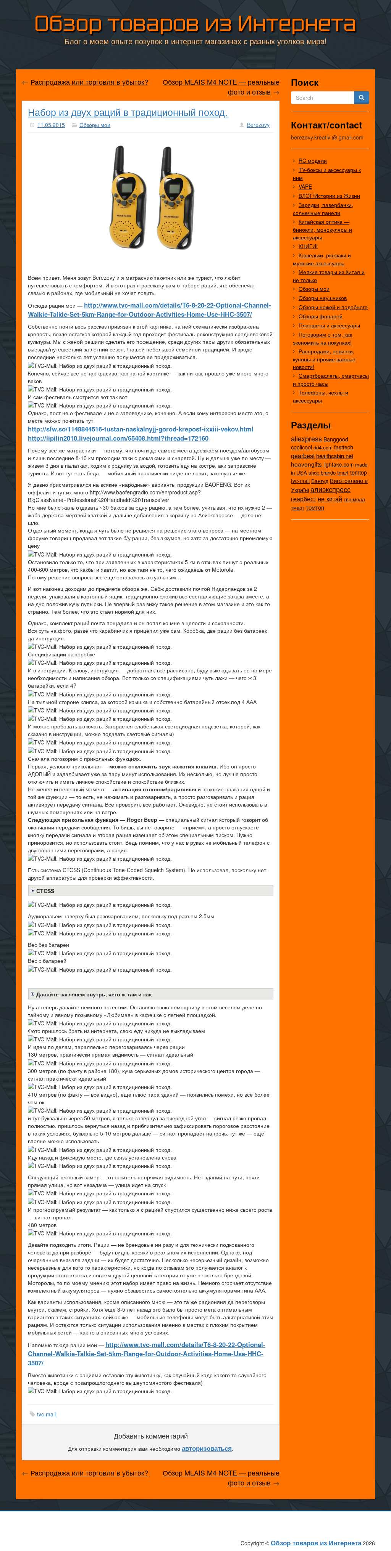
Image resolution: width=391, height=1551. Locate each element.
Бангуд (319, 480)
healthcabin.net (334, 456)
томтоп (315, 507)
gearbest (303, 455)
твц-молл (354, 499)
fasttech (343, 447)
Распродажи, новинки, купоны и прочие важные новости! (324, 359)
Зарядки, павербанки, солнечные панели (323, 209)
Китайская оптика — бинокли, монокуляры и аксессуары (322, 229)
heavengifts (306, 464)
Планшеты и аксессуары (329, 325)
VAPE (305, 186)
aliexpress (306, 438)
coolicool (301, 447)
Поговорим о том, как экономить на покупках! (322, 338)
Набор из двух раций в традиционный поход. (128, 112)
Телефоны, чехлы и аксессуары (320, 396)
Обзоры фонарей (321, 316)
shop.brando (322, 472)
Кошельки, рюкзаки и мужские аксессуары (322, 259)
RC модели (313, 160)
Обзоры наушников (323, 298)
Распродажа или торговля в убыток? (89, 82)
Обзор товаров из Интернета (195, 23)
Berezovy (258, 124)
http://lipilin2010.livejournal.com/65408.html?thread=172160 (118, 438)
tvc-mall (46, 1414)
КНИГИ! (308, 246)
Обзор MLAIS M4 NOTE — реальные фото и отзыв (221, 86)
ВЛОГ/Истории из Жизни (329, 195)
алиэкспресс (330, 489)
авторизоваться (207, 1448)
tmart (343, 472)
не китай (330, 498)
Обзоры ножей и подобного (333, 307)
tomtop (358, 472)
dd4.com (323, 447)
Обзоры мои (94, 124)
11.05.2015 (51, 124)
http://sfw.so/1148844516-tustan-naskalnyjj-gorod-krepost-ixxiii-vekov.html (141, 428)
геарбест (303, 498)
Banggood (335, 439)
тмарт (297, 507)
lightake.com (338, 464)
